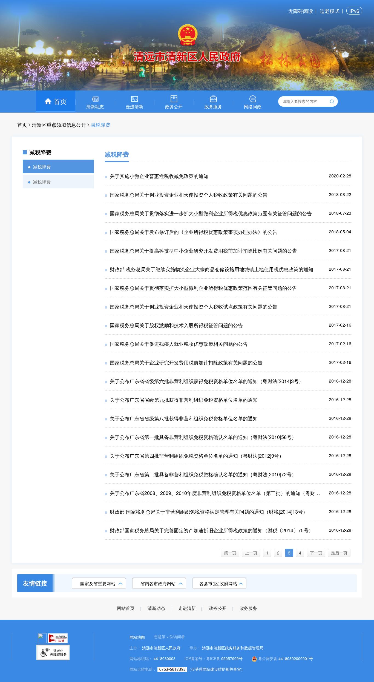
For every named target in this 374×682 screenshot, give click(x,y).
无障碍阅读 (300, 10)
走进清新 (187, 608)
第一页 (230, 553)
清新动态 (156, 608)
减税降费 (100, 124)
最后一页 (339, 553)
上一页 (251, 553)
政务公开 (217, 608)
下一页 (316, 553)
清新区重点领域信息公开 (59, 124)
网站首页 (125, 608)
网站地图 (137, 637)
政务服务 (248, 608)
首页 (22, 124)
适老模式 (330, 10)
